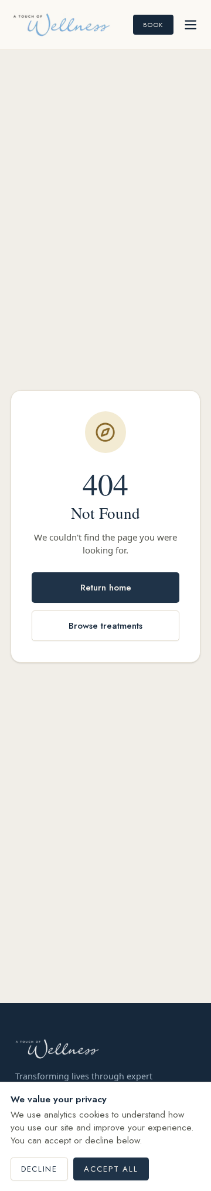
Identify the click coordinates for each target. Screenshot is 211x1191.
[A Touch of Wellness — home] (62, 24)
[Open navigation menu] (190, 24)
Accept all (111, 1169)
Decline (39, 1169)
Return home (105, 587)
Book (153, 24)
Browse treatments (105, 625)
